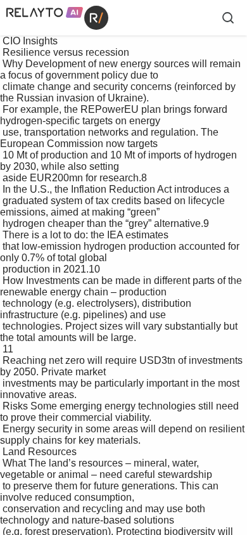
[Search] (228, 17)
